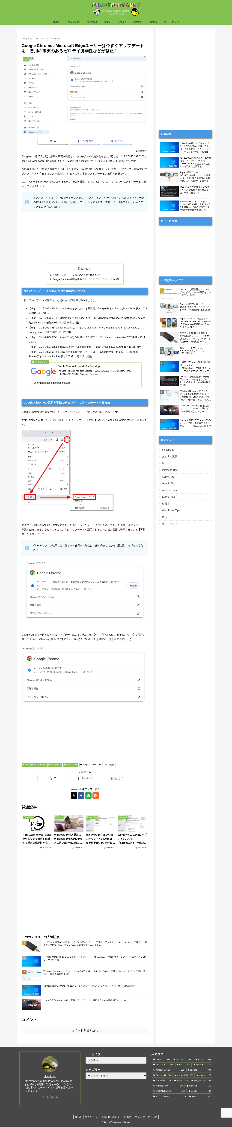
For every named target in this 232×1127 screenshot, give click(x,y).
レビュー (167, 463)
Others (166, 517)
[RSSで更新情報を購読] (95, 795)
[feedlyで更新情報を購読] (88, 795)
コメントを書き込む (84, 1030)
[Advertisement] (84, 238)
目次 (80, 268)
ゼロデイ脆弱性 (108, 765)
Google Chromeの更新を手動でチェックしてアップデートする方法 (86, 279)
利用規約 (127, 1117)
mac (27, 765)
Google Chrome (89, 765)
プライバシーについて (146, 1117)
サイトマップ (169, 524)
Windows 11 (72, 765)
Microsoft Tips (40, 765)
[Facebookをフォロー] (81, 795)
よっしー (50, 1076)
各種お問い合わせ (110, 1117)
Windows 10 (56, 765)
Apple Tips (168, 476)
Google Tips (169, 483)
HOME (78, 1117)
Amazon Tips (169, 490)
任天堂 (166, 503)
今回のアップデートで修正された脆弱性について (77, 275)
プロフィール (91, 1117)
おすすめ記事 (169, 456)
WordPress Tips (171, 510)
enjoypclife (168, 449)
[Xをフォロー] (74, 795)
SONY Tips (168, 497)
